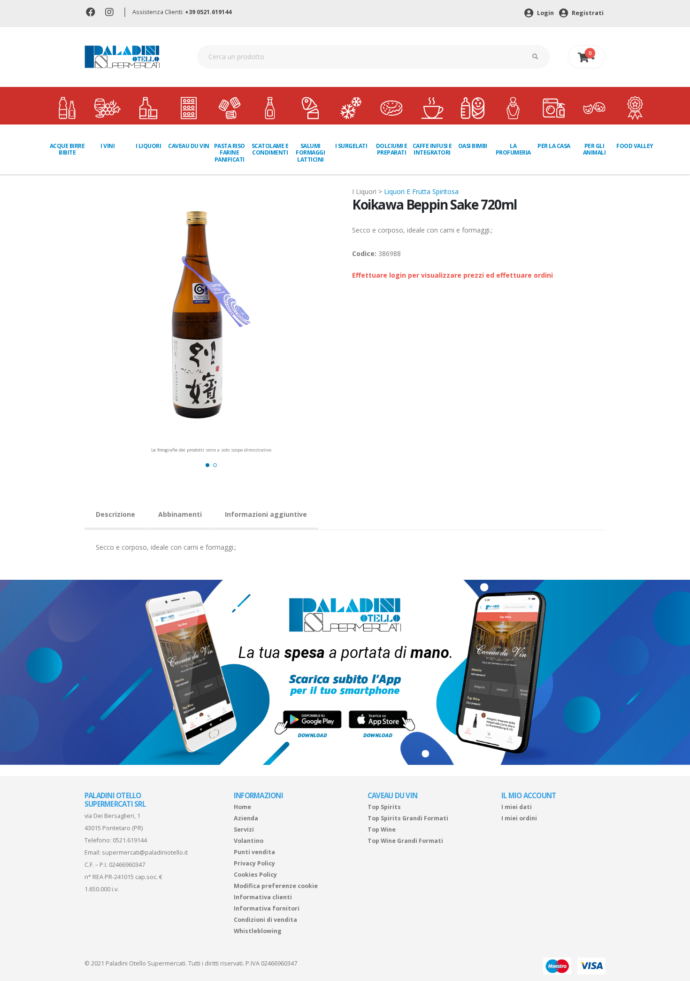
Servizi (244, 829)
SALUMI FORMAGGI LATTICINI (310, 153)
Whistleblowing (258, 931)
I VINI (107, 146)
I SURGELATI (351, 146)
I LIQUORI (148, 146)
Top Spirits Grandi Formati (408, 818)
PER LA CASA (553, 146)
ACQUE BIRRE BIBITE (67, 149)
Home (242, 807)
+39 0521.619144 (208, 12)
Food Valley (634, 146)
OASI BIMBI (472, 146)
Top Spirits (384, 807)
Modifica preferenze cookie (276, 886)
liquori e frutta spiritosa (421, 191)
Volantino (248, 841)
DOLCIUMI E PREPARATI (391, 149)
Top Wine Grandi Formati (405, 841)
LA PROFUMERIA (513, 149)
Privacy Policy (254, 863)
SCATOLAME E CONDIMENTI (270, 149)
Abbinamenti (180, 514)
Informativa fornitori (266, 908)
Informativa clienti (263, 897)
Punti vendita (254, 852)
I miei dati (516, 807)
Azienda (246, 818)
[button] (207, 465)
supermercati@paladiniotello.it (145, 852)
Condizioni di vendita (265, 920)
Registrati (587, 13)
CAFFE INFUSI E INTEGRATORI (432, 149)
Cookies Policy (255, 875)
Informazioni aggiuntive (266, 514)
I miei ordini (519, 818)
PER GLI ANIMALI (594, 149)
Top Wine (382, 829)
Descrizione (115, 514)
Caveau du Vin (188, 146)
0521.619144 (130, 840)
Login (545, 13)
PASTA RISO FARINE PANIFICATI (229, 153)
